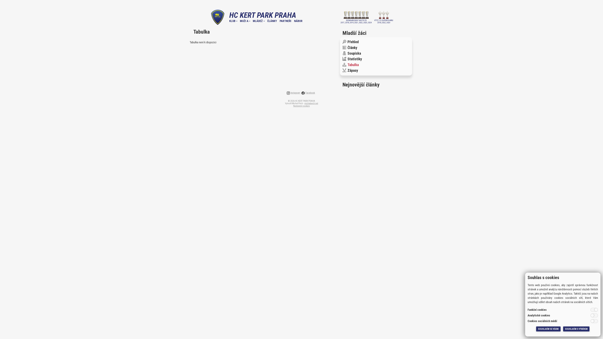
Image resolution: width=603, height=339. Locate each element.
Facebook (310, 92)
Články (272, 21)
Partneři (285, 21)
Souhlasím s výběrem (576, 329)
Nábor (298, 21)
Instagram (295, 92)
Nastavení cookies (301, 106)
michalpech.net (311, 103)
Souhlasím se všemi (548, 329)
